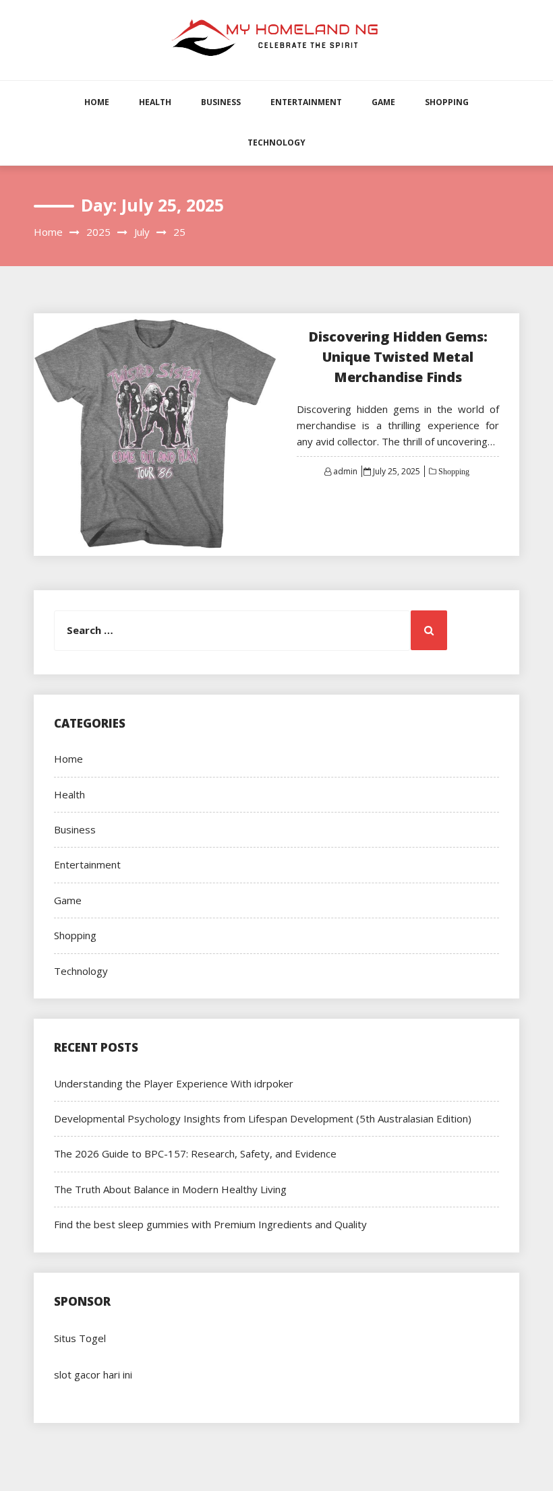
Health (155, 102)
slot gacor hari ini (93, 1374)
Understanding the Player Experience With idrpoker (173, 1083)
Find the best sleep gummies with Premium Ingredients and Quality (210, 1224)
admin (345, 471)
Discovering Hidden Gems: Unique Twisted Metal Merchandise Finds (398, 356)
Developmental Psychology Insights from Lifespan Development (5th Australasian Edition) (262, 1118)
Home (96, 102)
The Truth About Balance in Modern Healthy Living (170, 1189)
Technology (276, 142)
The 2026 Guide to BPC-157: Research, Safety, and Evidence (195, 1153)
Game (383, 102)
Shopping (447, 102)
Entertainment (306, 102)
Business (221, 102)
